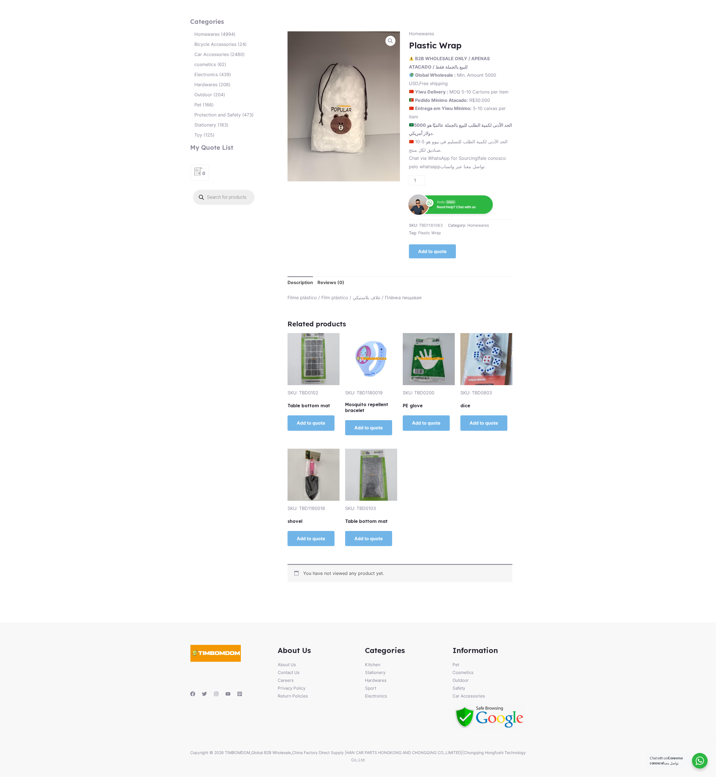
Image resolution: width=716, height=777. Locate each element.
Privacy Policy (291, 688)
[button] (390, 41)
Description (300, 282)
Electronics (376, 696)
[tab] (300, 282)
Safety (459, 688)
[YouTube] (227, 693)
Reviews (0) (330, 282)
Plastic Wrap (429, 232)
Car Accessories (469, 696)
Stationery (375, 672)
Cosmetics (463, 672)
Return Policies (293, 696)
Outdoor (461, 680)
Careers (286, 680)
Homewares (421, 33)
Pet (456, 664)
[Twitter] (204, 693)
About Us (287, 664)
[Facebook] (192, 693)
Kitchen (372, 664)
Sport (370, 688)
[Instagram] (216, 693)
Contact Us (289, 672)
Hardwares (376, 680)
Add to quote (432, 251)
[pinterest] (239, 693)
